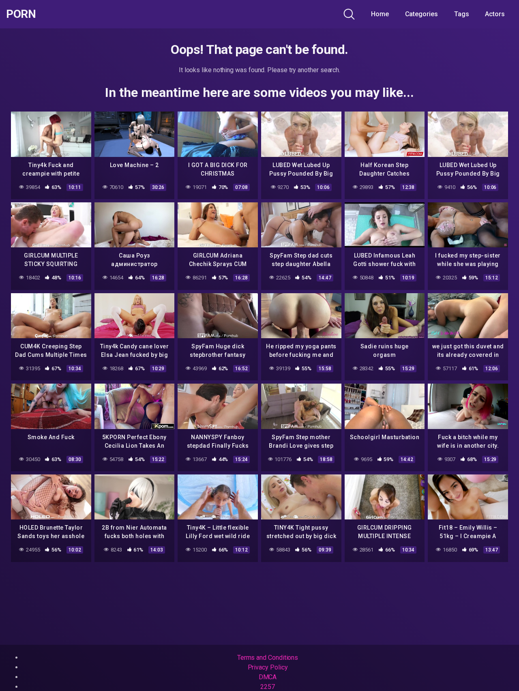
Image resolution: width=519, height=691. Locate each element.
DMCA (268, 677)
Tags (461, 14)
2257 (267, 687)
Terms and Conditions (267, 657)
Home (380, 14)
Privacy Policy (268, 667)
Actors (495, 14)
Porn (21, 14)
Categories (421, 14)
